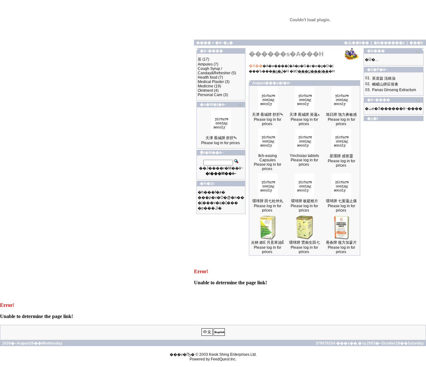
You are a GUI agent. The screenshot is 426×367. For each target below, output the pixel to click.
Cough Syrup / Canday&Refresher (214, 70)
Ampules (205, 64)
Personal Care (210, 95)
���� (203, 43)
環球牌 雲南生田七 (304, 242)
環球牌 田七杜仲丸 (267, 201)
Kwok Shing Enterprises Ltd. (233, 354)
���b (416, 43)
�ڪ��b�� (356, 43)
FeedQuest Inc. (223, 359)
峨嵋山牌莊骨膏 (385, 84)
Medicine (205, 86)
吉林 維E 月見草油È (267, 242)
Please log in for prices (220, 143)
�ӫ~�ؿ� (224, 43)
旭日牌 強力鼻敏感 (341, 114)
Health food (207, 77)
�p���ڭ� (210, 208)
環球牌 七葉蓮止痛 (341, 201)
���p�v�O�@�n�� (221, 197)
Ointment (205, 90)
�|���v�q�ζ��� (218, 203)
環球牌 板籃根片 (304, 201)
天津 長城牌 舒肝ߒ (221, 138)
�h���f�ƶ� (211, 192)
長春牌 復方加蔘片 (341, 242)
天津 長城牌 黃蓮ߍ (304, 114)
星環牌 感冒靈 (341, 156)
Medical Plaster (211, 82)
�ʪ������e (389, 43)
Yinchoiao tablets (304, 156)
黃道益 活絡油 (383, 78)
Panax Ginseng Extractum (394, 90)
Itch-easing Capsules (267, 158)
